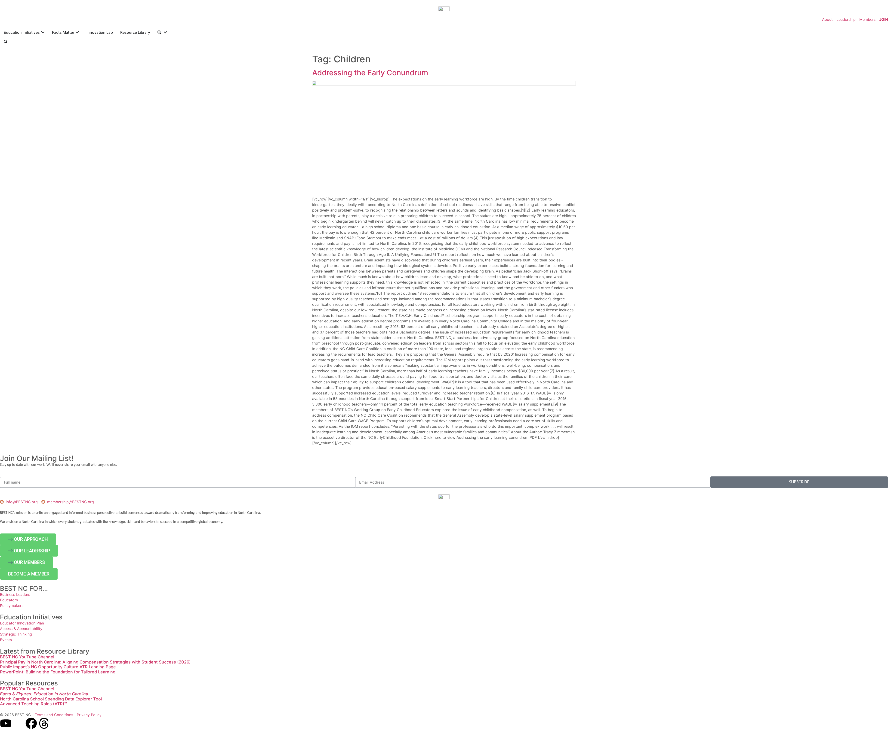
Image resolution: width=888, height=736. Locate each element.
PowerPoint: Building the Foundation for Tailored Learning (57, 671)
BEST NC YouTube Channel (27, 656)
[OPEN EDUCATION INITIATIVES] (43, 32)
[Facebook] (31, 723)
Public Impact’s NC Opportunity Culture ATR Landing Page (58, 666)
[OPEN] (165, 32)
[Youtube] (6, 723)
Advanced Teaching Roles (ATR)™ (33, 703)
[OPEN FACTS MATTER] (77, 32)
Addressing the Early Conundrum (370, 72)
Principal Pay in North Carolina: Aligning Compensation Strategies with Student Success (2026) (95, 662)
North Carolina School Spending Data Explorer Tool (51, 699)
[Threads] (44, 723)
